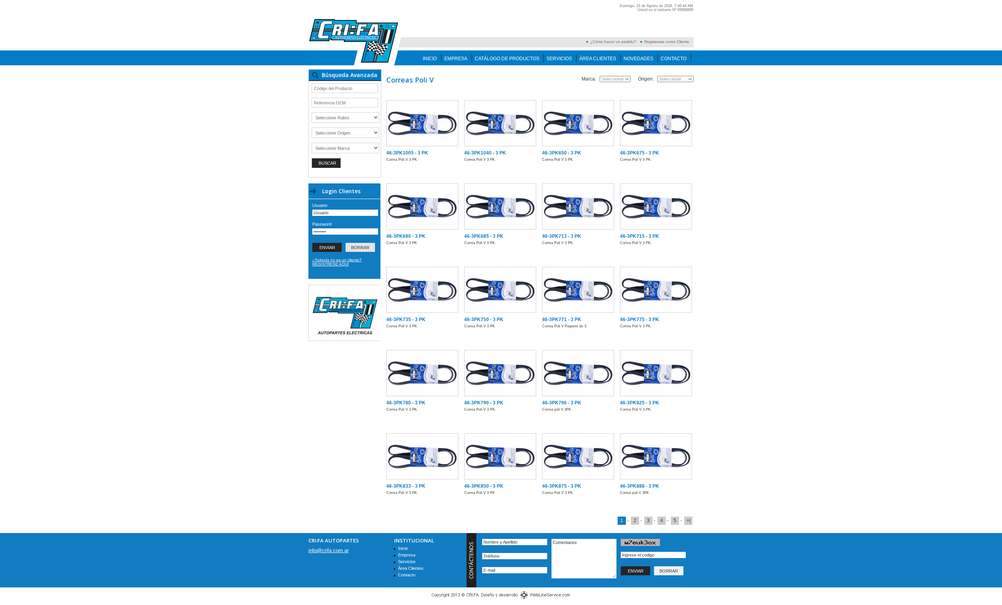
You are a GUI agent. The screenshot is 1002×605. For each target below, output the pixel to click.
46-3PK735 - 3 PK (405, 319)
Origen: (646, 79)
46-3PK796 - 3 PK (561, 403)
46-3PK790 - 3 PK (483, 403)
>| (688, 520)
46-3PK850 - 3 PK (483, 486)
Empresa (455, 58)
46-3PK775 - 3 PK (639, 319)
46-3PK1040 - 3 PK (485, 153)
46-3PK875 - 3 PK (561, 486)
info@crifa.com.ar (328, 550)
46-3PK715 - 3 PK (639, 236)
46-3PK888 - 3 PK (639, 486)
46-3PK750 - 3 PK (483, 319)
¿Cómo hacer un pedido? (613, 41)
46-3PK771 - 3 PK (561, 319)
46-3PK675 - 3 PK (639, 153)
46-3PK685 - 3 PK (483, 236)
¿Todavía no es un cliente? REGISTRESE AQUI (337, 262)
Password (322, 224)
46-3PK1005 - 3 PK (407, 153)
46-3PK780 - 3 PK (405, 403)
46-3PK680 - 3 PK (405, 236)
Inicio (430, 58)
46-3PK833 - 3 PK (405, 486)
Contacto (674, 58)
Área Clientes (597, 58)
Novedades (638, 58)
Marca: (589, 79)
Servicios (559, 58)
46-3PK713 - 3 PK (561, 236)
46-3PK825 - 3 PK (639, 403)
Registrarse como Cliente (666, 41)
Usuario (319, 205)
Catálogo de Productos (507, 58)
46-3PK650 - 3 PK (561, 153)
